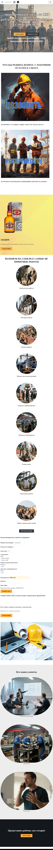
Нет (3, 572)
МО (3, 566)
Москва (3, 564)
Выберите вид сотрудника (7, 542)
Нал (3, 556)
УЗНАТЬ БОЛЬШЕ (19, 34)
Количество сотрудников (7, 547)
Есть (3, 571)
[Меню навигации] (50, 2)
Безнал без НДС (5, 558)
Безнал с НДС (5, 560)
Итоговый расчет (5, 577)
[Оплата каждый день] (2, 2)
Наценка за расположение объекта (9, 562)
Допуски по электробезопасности (9, 569)
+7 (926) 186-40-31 (8, 2)
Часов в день (4, 551)
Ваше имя (3, 581)
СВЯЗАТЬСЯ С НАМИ (33, 34)
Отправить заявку (6, 591)
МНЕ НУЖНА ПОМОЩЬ (26, 531)
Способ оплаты (4, 554)
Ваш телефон (4, 585)
